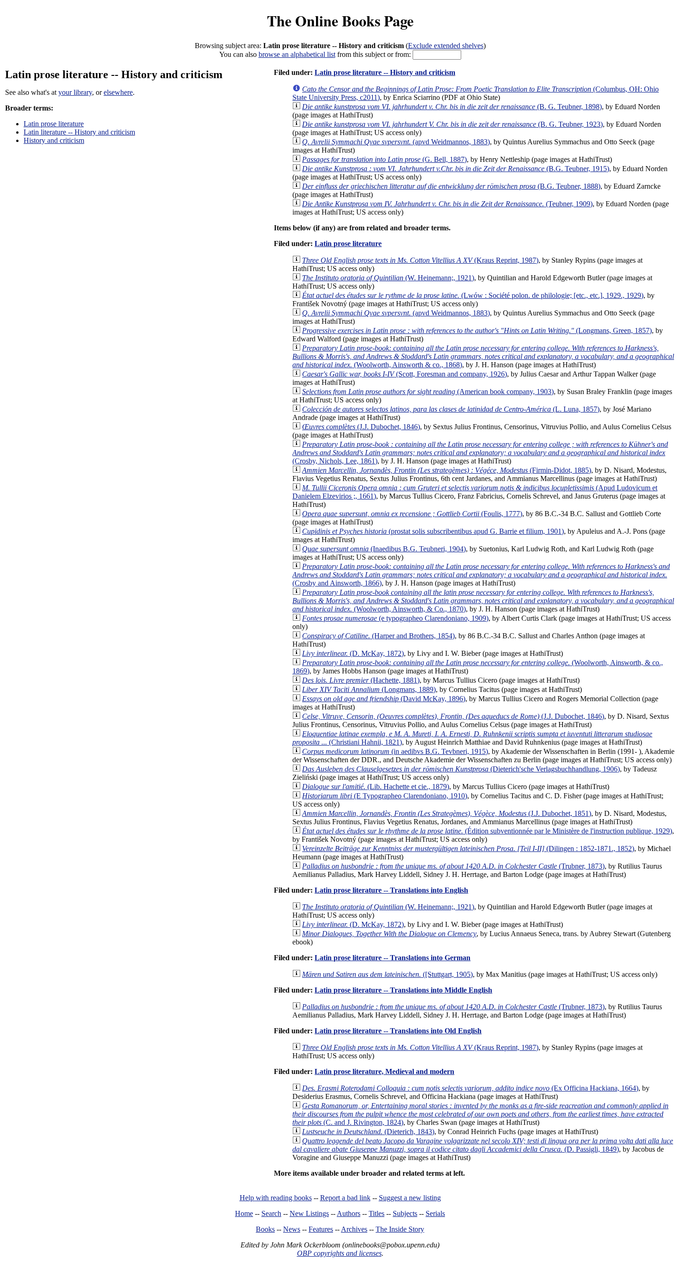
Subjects (405, 1213)
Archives (354, 1229)
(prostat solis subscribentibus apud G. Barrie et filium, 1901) (433, 531)
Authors (348, 1213)
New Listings (309, 1213)
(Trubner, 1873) (453, 866)
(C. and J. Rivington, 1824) (480, 1114)
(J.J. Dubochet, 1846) (361, 427)
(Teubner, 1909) (447, 204)
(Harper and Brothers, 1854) (378, 636)
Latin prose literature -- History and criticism (385, 72)
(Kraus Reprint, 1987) (420, 260)
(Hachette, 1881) (361, 680)
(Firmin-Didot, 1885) (446, 470)
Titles (376, 1213)
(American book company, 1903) (428, 391)
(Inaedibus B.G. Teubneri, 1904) (384, 549)
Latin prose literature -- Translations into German (392, 958)
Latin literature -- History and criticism (79, 132)
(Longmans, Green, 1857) (477, 330)
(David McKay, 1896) (383, 699)
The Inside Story (400, 1229)
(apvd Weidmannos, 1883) (396, 142)
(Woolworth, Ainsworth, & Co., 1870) (483, 600)
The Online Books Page (340, 20)
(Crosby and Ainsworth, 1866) (481, 574)
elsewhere (118, 92)
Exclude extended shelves (445, 45)
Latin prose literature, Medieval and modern (384, 1071)
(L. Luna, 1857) (451, 409)
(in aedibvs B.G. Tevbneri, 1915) (395, 751)
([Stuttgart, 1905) (387, 974)
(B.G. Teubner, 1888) (451, 186)
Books (265, 1229)
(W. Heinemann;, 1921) (388, 278)
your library (75, 92)
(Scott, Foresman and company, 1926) (404, 374)
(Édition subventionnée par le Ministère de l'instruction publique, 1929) (487, 831)
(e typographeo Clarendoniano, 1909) (395, 618)
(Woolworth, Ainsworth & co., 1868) (483, 356)
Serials (435, 1213)
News (291, 1229)
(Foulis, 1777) (412, 514)
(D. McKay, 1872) (353, 653)
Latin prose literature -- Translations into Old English (398, 1031)
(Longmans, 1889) (369, 689)
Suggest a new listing (410, 1198)
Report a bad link (345, 1198)
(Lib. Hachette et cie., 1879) (375, 786)
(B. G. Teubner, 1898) (452, 107)
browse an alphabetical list (297, 54)
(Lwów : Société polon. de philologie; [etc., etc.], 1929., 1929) (472, 295)
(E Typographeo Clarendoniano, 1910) (384, 796)
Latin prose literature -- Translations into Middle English (403, 990)
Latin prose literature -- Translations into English (391, 890)
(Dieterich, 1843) (368, 1131)
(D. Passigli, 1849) (482, 1145)
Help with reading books (276, 1198)
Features (321, 1229)
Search (271, 1213)
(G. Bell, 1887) (384, 159)
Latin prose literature (54, 124)
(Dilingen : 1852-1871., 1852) (468, 848)
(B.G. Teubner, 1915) (455, 169)
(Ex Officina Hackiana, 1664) (470, 1088)
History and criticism (54, 140)
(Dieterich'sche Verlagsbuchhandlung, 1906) (461, 769)
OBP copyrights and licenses (339, 1253)
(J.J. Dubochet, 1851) (446, 813)
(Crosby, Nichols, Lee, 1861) (480, 452)
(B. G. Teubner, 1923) (452, 124)
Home (244, 1213)
